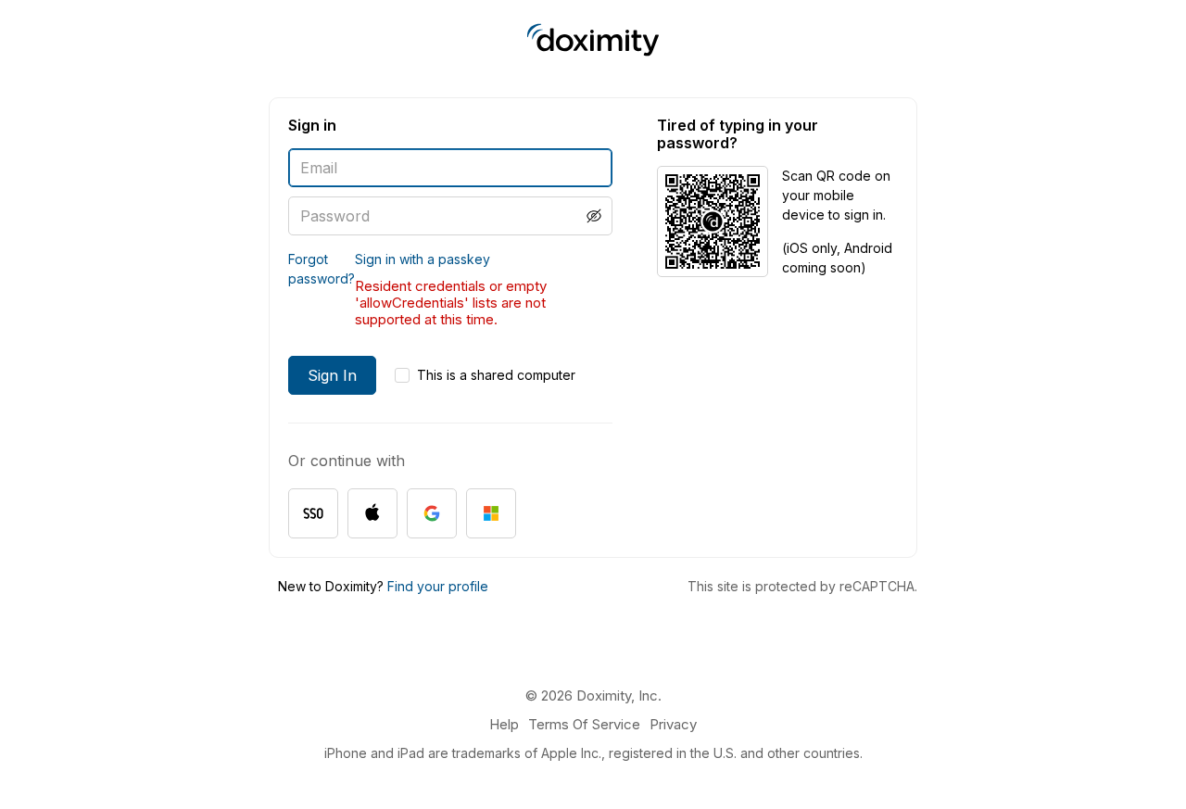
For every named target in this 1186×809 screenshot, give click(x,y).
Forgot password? (321, 268)
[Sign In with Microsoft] (491, 513)
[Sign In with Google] (432, 513)
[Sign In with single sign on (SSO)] (313, 513)
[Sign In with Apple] (372, 513)
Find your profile (437, 586)
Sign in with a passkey (422, 259)
